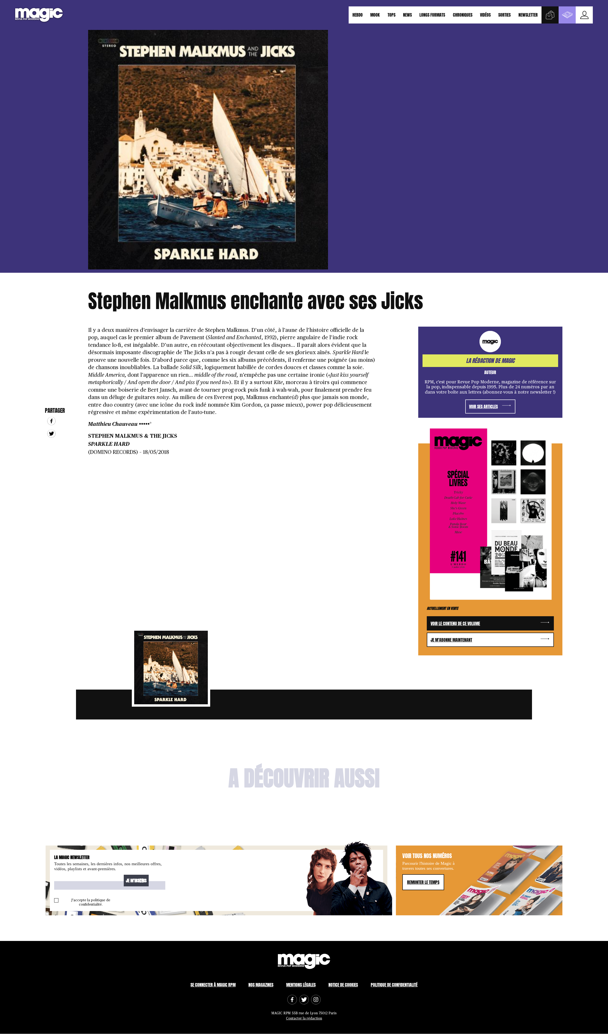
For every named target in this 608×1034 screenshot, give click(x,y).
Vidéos (485, 15)
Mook (375, 15)
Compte (584, 15)
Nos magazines (260, 985)
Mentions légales (301, 985)
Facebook (51, 421)
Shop (550, 15)
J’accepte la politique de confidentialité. (90, 902)
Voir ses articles (483, 406)
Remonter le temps (423, 882)
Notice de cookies (343, 985)
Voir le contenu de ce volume (455, 623)
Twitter (51, 433)
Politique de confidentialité (394, 985)
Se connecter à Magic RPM (213, 985)
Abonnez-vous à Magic (567, 15)
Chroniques (462, 15)
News (407, 15)
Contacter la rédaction (304, 1018)
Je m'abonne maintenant (451, 640)
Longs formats (432, 15)
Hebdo (357, 15)
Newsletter (528, 15)
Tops (391, 15)
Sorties (504, 15)
